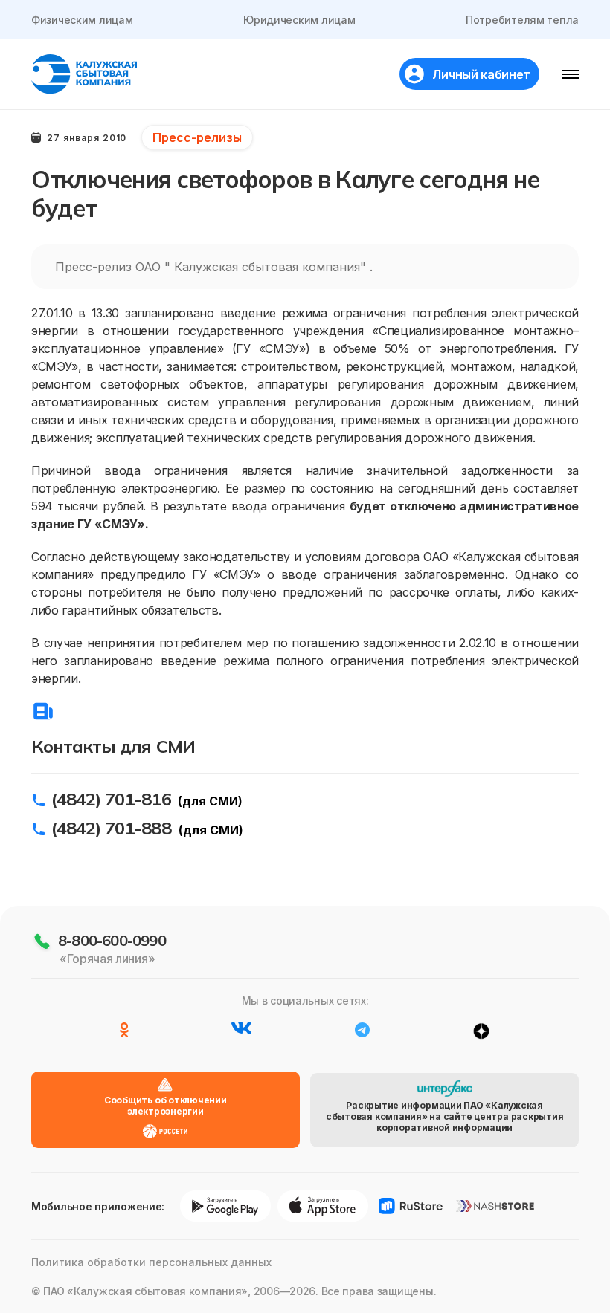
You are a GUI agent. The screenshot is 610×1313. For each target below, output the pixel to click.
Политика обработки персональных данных (151, 1262)
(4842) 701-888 (111, 828)
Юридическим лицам (299, 19)
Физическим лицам (82, 19)
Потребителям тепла (522, 19)
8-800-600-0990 (112, 940)
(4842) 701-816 (111, 799)
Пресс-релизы (197, 137)
